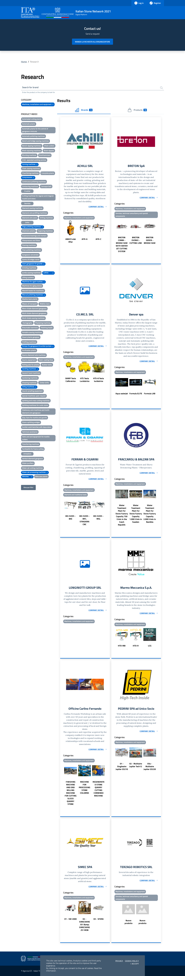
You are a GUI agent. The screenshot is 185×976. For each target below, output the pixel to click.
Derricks (27, 203)
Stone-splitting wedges (31, 422)
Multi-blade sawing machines (33, 318)
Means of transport (29, 303)
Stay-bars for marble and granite (34, 417)
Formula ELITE (135, 393)
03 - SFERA (99, 918)
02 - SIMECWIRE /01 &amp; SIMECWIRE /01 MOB (84, 924)
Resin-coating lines (46, 360)
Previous (61, 232)
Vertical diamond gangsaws (32, 458)
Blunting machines (29, 155)
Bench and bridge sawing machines (35, 141)
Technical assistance (30, 431)
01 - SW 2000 (70, 918)
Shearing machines (29, 382)
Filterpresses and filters (31, 240)
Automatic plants (28, 123)
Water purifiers (28, 463)
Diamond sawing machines (32, 208)
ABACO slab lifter (70, 240)
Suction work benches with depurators (36, 427)
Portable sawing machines (32, 332)
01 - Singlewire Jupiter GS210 (122, 766)
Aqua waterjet (122, 393)
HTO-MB (121, 645)
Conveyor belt (46, 186)
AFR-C (98, 239)
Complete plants (47, 173)
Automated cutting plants (32, 119)
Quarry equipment (29, 360)
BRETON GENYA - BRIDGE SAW (149, 240)
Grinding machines (29, 267)
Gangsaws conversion (30, 254)
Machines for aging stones (32, 285)
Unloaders (27, 453)
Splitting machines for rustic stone (35, 405)
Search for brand (30, 87)
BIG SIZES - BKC (70, 517)
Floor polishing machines (31, 250)
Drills (27, 222)
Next (108, 232)
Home (24, 61)
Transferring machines (30, 444)
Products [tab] (140, 110)
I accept (135, 964)
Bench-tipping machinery (31, 145)
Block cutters (49, 145)
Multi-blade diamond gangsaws (34, 313)
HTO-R (136, 645)
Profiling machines (29, 342)
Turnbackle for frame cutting (33, 449)
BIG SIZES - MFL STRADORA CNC (84, 520)
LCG (149, 645)
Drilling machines (46, 217)
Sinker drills (44, 382)
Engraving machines (45, 230)
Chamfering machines (30, 173)
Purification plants (29, 350)
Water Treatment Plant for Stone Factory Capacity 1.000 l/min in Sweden (136, 513)
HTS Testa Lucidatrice (84, 380)
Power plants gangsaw (30, 337)
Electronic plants (28, 230)
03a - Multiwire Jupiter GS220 (150, 766)
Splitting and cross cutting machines (36, 400)
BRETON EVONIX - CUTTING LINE (136, 240)
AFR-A (84, 239)
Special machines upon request (34, 395)
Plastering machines (43, 323)
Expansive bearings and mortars (34, 235)
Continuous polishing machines (34, 181)
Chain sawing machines (31, 168)
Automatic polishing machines (33, 136)
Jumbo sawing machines (31, 272)
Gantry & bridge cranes (31, 259)
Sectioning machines (30, 377)
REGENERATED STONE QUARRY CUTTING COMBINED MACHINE (98, 788)
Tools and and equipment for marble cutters (35, 438)
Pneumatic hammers (30, 327)
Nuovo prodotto (129, 922)
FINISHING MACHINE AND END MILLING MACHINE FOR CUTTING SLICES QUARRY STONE (71, 793)
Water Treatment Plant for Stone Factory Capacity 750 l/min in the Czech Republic (122, 515)
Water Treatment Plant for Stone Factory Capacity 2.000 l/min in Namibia (149, 513)
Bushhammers (44, 155)
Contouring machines (30, 186)
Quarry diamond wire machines (34, 355)
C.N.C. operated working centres (34, 160)
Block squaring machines (31, 150)
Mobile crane (45, 303)
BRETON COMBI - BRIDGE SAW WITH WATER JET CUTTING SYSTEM (122, 244)
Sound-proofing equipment (32, 391)
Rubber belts (47, 364)
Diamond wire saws (29, 217)
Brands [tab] (86, 110)
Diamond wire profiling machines (34, 213)
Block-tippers (49, 150)
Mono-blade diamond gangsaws (34, 308)
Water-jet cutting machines (32, 468)
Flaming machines (29, 245)
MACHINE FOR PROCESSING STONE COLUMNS (84, 787)
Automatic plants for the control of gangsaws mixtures (35, 130)
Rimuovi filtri (28, 487)
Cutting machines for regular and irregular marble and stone (38, 197)
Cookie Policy (132, 961)
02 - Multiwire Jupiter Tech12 (135, 765)
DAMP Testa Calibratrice (70, 380)
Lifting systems (28, 277)
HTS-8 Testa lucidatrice (98, 380)
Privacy (119, 961)
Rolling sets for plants (30, 364)
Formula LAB (149, 393)
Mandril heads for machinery (33, 290)
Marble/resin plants (29, 299)
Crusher (27, 191)
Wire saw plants (41, 476)
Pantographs (27, 323)
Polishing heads (47, 327)
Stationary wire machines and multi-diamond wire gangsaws (36, 411)
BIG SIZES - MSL (98, 517)
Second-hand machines (31, 373)
